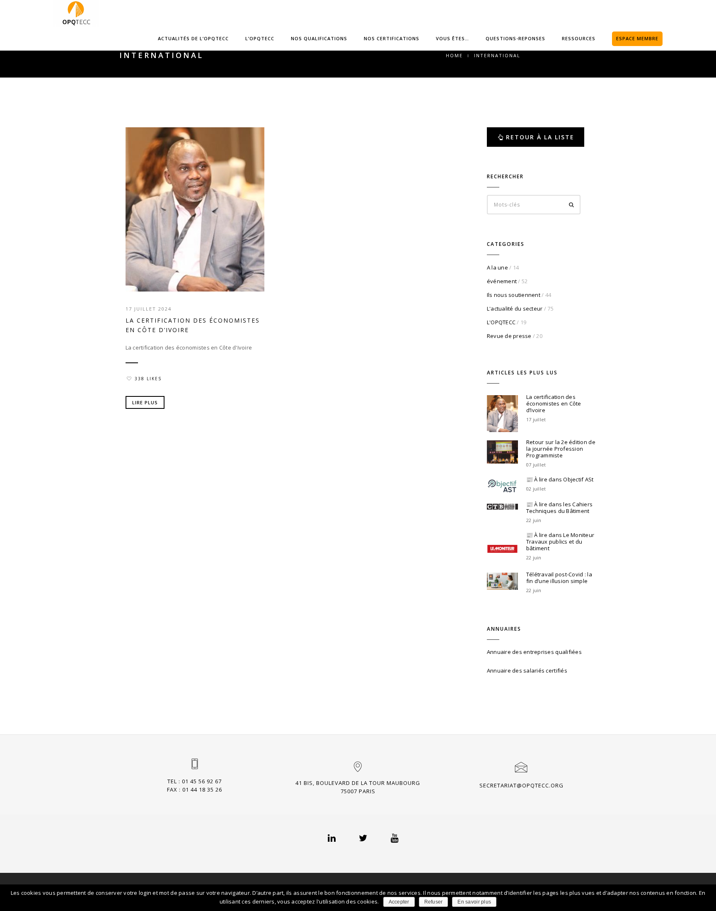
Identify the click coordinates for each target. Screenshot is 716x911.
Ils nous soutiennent (513, 295)
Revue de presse (509, 336)
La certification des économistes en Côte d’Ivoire (193, 325)
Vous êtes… (452, 38)
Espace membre (637, 38)
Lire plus (145, 402)
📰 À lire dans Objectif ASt (560, 479)
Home (454, 55)
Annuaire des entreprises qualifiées (534, 652)
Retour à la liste (540, 137)
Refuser (433, 902)
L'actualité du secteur (515, 308)
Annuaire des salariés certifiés (527, 670)
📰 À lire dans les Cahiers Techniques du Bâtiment (559, 507)
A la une (497, 267)
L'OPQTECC (501, 322)
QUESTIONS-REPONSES (515, 38)
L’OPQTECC (259, 38)
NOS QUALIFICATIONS (319, 38)
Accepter (399, 902)
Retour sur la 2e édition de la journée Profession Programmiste (560, 449)
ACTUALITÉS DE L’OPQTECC (193, 38)
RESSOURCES (578, 38)
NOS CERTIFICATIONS (391, 38)
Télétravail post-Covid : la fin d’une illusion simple (559, 577)
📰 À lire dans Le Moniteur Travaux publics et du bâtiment (560, 541)
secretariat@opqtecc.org (521, 785)
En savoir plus (474, 902)
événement (502, 281)
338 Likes (148, 378)
